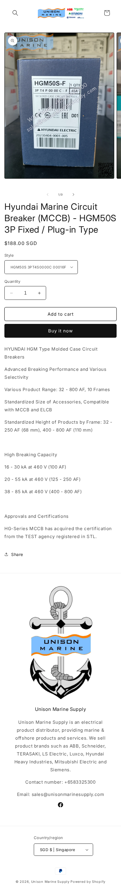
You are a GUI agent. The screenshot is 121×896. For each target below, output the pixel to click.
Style (9, 255)
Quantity (12, 281)
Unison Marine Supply (50, 882)
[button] (15, 12)
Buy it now (60, 331)
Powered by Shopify (87, 882)
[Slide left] (47, 194)
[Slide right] (73, 194)
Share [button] (17, 554)
